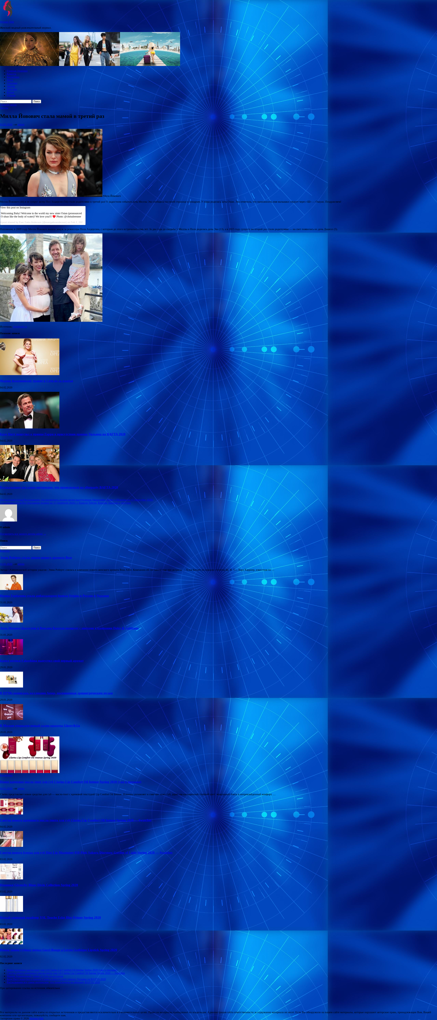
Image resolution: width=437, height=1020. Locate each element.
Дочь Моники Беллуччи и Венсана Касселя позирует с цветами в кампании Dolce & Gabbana (69, 628)
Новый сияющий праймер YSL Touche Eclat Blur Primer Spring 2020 (50, 917)
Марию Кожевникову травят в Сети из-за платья (36, 381)
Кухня (10, 92)
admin (21, 124)
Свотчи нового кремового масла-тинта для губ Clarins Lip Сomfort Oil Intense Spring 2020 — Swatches (75, 820)
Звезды (11, 86)
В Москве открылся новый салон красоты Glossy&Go (40, 725)
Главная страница (17, 70)
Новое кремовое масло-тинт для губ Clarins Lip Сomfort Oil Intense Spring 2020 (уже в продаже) (70, 782)
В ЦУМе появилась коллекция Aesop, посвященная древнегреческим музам (56, 693)
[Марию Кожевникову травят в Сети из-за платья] (29, 374)
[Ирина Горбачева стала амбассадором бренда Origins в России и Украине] (11, 589)
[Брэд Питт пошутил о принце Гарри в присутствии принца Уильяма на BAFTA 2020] (29, 427)
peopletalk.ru (20, 326)
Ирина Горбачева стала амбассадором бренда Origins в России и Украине (54, 596)
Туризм (11, 95)
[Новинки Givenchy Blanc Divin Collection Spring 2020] (11, 878)
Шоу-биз (12, 89)
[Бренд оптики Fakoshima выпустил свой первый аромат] (11, 654)
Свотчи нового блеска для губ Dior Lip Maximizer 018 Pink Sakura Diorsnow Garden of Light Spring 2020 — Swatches (86, 852)
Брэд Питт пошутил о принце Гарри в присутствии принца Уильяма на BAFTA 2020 (62, 434)
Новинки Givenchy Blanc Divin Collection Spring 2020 (39, 885)
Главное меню (8, 104)
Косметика (13, 76)
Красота (11, 73)
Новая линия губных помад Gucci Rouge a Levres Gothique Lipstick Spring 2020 (58, 950)
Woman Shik (7, 21)
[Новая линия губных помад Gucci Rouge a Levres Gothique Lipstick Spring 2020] (11, 943)
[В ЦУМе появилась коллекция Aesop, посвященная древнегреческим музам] (11, 686)
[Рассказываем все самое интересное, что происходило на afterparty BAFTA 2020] (29, 480)
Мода (10, 80)
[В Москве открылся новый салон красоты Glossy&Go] (11, 718)
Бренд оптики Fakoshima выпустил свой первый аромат (42, 660)
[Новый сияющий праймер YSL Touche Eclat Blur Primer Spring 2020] (11, 910)
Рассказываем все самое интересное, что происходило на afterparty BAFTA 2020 (59, 487)
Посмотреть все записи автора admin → (23, 533)
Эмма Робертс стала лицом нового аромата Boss (36, 557)
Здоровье (12, 83)
